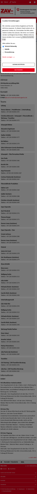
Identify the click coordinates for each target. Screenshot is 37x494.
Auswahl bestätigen (19, 64)
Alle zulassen (18, 70)
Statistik (7, 49)
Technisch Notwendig (11, 46)
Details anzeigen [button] (7, 57)
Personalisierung (9, 52)
